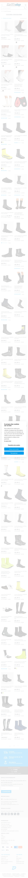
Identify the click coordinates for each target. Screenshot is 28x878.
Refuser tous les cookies (14, 449)
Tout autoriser (14, 453)
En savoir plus (7, 441)
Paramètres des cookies (14, 445)
